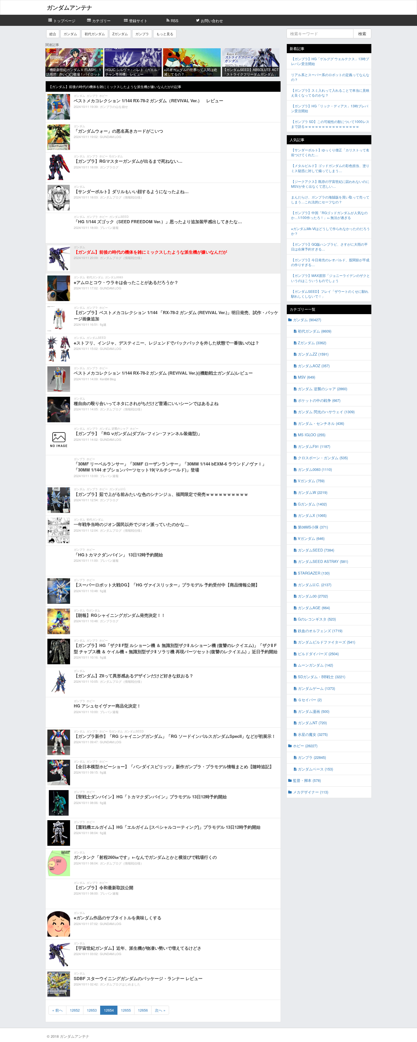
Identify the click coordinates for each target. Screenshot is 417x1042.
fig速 (103, 324)
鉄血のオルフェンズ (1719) (320, 630)
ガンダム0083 (114, 277)
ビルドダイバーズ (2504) (318, 653)
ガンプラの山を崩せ (114, 106)
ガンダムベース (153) (315, 769)
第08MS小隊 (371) (313, 527)
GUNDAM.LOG (110, 136)
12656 (143, 1010)
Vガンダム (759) (311, 480)
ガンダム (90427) (307, 319)
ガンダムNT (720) (312, 722)
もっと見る (164, 33)
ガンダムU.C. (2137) (314, 584)
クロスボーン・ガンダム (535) (323, 457)
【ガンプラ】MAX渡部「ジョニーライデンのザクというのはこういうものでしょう (330, 278)
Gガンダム (116, 156)
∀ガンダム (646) (311, 538)
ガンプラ (142, 33)
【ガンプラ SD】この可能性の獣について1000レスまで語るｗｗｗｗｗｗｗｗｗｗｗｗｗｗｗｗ (330, 124)
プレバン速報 (109, 227)
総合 (52, 33)
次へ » (160, 1010)
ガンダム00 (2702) (313, 596)
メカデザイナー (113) (310, 792)
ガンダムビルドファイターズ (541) (326, 642)
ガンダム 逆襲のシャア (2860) (322, 388)
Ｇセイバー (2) (310, 699)
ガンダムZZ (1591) (313, 354)
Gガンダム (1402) (312, 504)
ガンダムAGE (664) (314, 607)
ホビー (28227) (305, 745)
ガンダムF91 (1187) (314, 446)
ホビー (103, 96)
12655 (126, 1010)
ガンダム (70, 33)
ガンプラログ (109, 167)
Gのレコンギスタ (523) (317, 619)
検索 (362, 33)
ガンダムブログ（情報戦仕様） (122, 197)
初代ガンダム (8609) (314, 331)
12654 (109, 1010)
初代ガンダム (95, 33)
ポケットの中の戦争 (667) (319, 400)
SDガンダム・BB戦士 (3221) (321, 676)
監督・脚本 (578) (307, 780)
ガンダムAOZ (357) (314, 365)
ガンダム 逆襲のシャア (114, 429)
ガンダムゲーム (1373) (316, 688)
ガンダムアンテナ (69, 7)
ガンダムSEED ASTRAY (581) (323, 561)
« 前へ (57, 1010)
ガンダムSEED (119, 217)
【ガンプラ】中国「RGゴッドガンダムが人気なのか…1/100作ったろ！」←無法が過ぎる (329, 215)
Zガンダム (120, 33)
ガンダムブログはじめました (120, 984)
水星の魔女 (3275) (313, 734)
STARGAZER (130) (314, 573)
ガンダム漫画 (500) (313, 711)
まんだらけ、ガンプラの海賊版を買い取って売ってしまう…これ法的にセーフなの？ (330, 199)
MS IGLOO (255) (311, 434)
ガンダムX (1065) (312, 515)
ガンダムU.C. (117, 489)
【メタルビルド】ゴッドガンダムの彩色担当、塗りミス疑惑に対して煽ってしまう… (330, 168)
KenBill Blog (108, 379)
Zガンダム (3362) (312, 342)
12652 (75, 1010)
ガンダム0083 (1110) (315, 469)
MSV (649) (306, 377)
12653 (92, 1010)
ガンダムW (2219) (312, 492)
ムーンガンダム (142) (315, 665)
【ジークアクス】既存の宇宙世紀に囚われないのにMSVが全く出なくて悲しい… (330, 184)
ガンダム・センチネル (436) (321, 423)
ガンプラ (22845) (312, 757)
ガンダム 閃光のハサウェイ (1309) (326, 411)
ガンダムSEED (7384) (316, 550)
